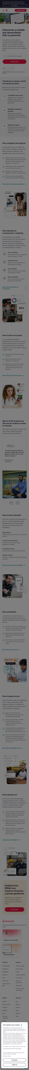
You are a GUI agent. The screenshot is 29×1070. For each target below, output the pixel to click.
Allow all (14, 1064)
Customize (14, 1060)
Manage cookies (7, 1056)
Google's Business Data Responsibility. (12, 1048)
